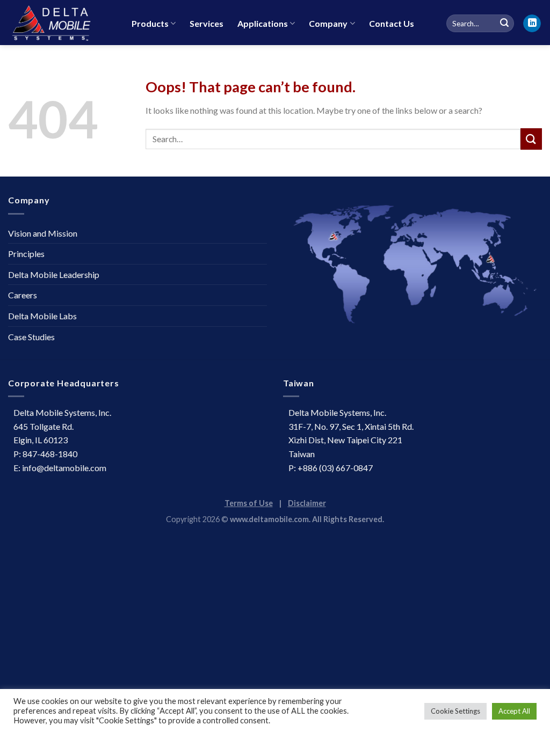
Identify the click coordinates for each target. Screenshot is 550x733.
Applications (262, 23)
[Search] (504, 23)
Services (206, 23)
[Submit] (531, 138)
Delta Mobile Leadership (53, 274)
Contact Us (391, 23)
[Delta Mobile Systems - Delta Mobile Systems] (61, 22)
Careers (22, 295)
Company (328, 23)
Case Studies (31, 337)
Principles (26, 253)
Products (150, 23)
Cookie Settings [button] (455, 711)
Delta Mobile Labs (42, 316)
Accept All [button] (514, 711)
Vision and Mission (42, 233)
